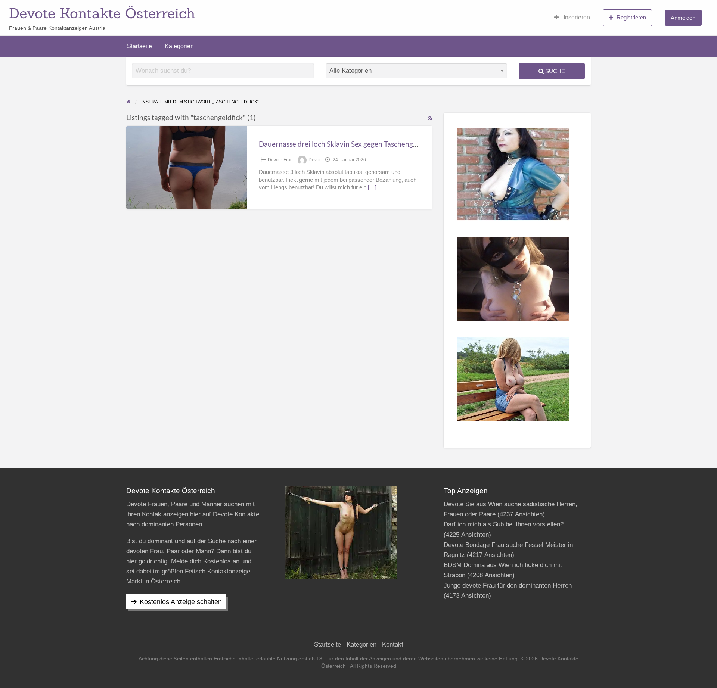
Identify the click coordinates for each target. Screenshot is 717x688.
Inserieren (576, 17)
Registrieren (631, 17)
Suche (554, 71)
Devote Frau (280, 159)
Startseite (139, 46)
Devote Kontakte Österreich (102, 13)
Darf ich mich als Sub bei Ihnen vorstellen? (504, 524)
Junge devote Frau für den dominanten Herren (508, 585)
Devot (314, 159)
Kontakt (392, 644)
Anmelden (683, 18)
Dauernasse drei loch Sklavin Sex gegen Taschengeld (341, 144)
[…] (372, 187)
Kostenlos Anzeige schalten (181, 601)
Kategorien (179, 46)
